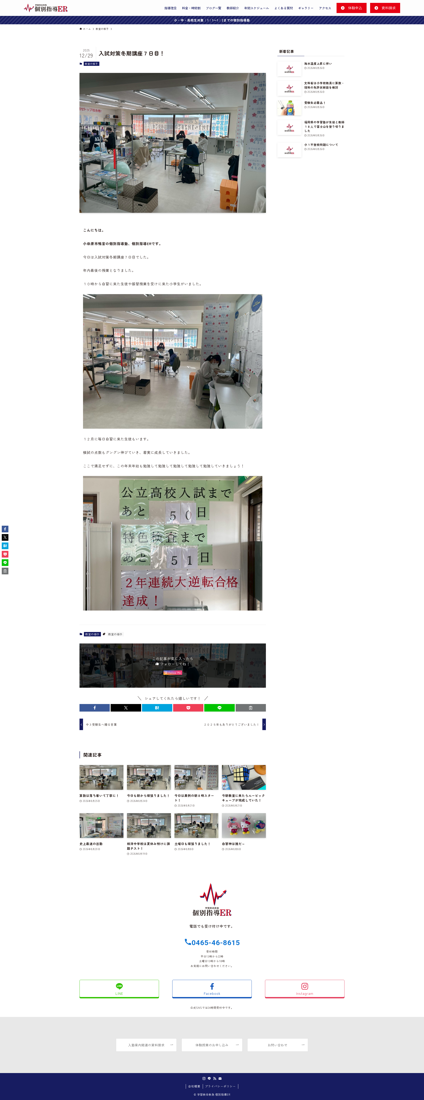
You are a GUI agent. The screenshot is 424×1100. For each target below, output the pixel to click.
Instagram (304, 993)
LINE (119, 993)
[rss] (215, 1079)
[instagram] (204, 1079)
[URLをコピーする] (251, 708)
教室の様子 (91, 63)
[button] (95, 708)
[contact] (220, 1079)
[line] (209, 1079)
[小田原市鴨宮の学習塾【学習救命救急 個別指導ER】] (46, 8)
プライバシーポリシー (220, 1086)
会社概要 (194, 1086)
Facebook (212, 993)
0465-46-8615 (216, 942)
